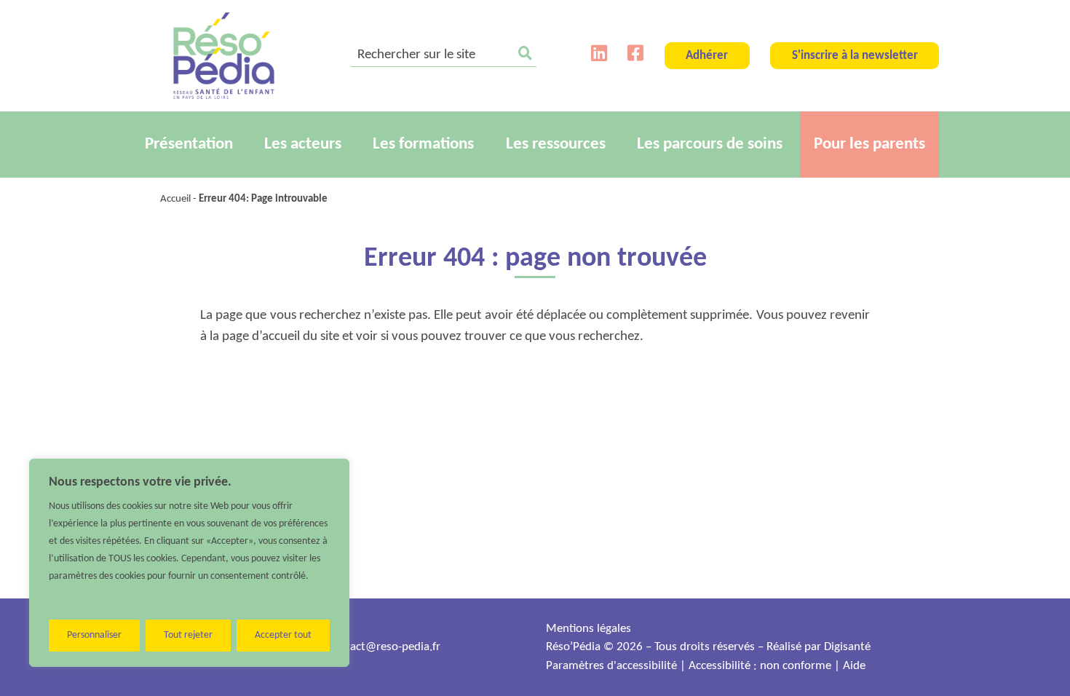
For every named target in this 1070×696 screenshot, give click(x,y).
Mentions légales (588, 628)
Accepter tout (283, 635)
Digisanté (847, 647)
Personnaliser (94, 635)
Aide (854, 666)
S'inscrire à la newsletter (855, 56)
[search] (443, 56)
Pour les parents (869, 144)
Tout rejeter (188, 635)
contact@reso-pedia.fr (384, 647)
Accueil (175, 199)
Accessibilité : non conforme (760, 666)
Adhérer (707, 56)
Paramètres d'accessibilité (611, 666)
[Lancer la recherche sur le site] (525, 55)
